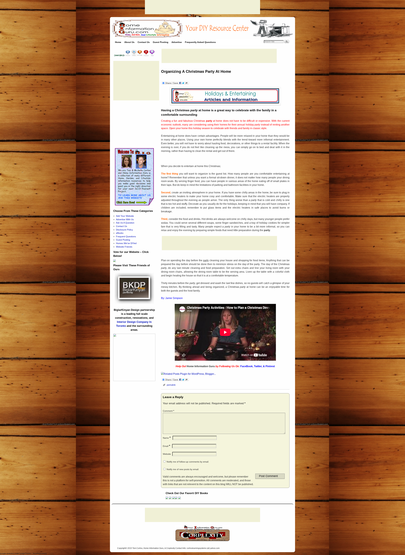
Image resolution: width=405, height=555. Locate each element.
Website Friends (124, 246)
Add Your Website (125, 216)
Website (167, 454)
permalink (171, 385)
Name (167, 438)
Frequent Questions (126, 236)
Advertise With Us (125, 219)
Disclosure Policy (124, 229)
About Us (129, 42)
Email (166, 446)
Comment (168, 411)
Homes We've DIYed (126, 243)
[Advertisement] (202, 7)
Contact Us (144, 42)
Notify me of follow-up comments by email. (188, 461)
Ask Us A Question (125, 222)
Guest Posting (160, 42)
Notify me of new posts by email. (183, 469)
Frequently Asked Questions (200, 42)
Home (118, 42)
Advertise (176, 42)
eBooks (119, 233)
